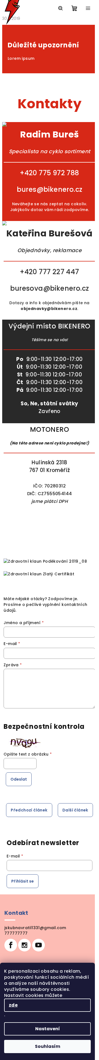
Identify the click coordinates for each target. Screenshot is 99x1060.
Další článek (75, 810)
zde (13, 1005)
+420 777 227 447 (49, 271)
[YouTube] (38, 945)
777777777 (16, 933)
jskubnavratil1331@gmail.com (35, 927)
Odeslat (18, 779)
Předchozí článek (29, 810)
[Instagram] (24, 945)
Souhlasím (47, 1046)
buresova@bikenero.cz (49, 288)
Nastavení (47, 1029)
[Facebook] (10, 945)
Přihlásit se (22, 881)
